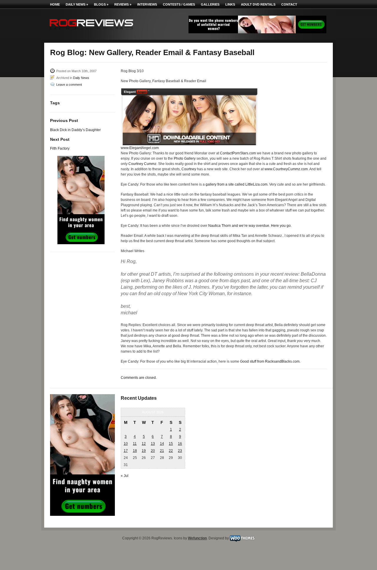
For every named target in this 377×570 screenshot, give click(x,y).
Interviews (147, 4)
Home (55, 4)
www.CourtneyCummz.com (286, 169)
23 (180, 451)
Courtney (188, 169)
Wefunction (197, 538)
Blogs (101, 4)
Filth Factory (60, 148)
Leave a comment (69, 84)
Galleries (210, 4)
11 (135, 444)
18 (135, 451)
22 (171, 451)
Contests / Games (179, 4)
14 (162, 444)
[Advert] (257, 32)
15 (171, 444)
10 (126, 444)
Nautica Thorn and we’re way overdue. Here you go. (250, 226)
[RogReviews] (91, 31)
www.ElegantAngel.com (140, 148)
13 (153, 444)
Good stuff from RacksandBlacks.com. (270, 361)
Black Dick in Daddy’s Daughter (75, 130)
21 (162, 451)
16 (180, 444)
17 (126, 451)
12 (144, 444)
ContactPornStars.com (238, 153)
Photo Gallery (185, 158)
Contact (289, 4)
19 (144, 451)
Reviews (122, 4)
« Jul (124, 476)
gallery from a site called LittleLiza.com (236, 184)
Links (230, 4)
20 (153, 451)
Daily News (77, 4)
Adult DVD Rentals (258, 4)
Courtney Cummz (142, 164)
